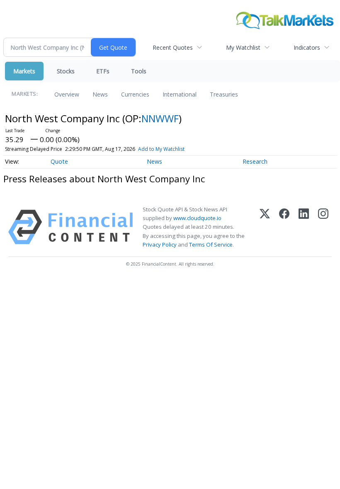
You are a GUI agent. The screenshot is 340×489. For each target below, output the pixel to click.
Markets (24, 71)
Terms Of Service (211, 244)
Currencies (135, 94)
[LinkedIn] (303, 227)
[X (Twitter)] (264, 227)
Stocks (66, 71)
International (180, 94)
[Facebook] (284, 227)
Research (255, 161)
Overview (66, 94)
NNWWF (160, 118)
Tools (138, 71)
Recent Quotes (173, 47)
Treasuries (224, 94)
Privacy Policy (160, 244)
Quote (59, 161)
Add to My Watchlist (161, 149)
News (100, 94)
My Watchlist (243, 47)
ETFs (102, 71)
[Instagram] (323, 227)
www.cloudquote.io (197, 218)
